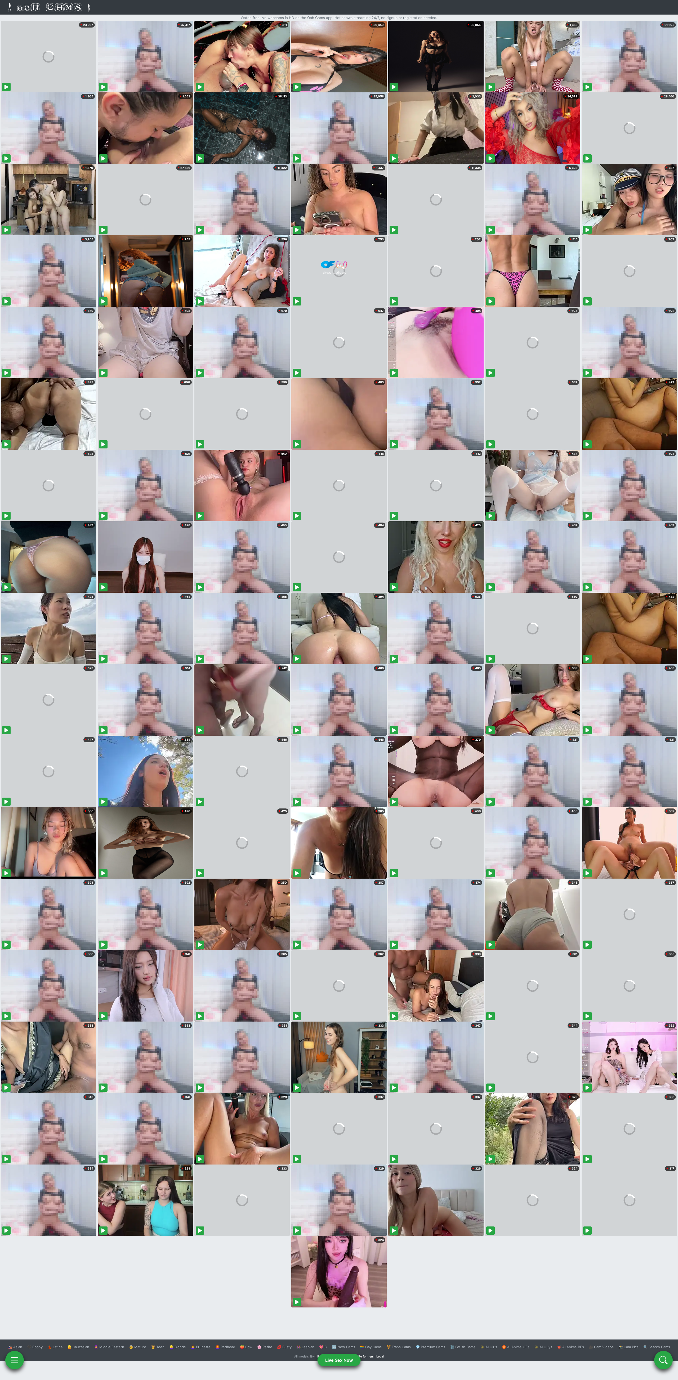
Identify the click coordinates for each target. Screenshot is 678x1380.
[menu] (14, 1360)
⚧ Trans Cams (398, 1347)
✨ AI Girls (488, 1347)
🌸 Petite (264, 1347)
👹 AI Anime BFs (570, 1347)
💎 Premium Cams (430, 1347)
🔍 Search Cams (656, 1347)
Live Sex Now (339, 1360)
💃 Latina (55, 1347)
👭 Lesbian (305, 1347)
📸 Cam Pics (628, 1347)
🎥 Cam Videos (601, 1347)
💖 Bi (323, 1347)
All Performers (364, 1356)
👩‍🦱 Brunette (201, 1347)
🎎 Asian (15, 1347)
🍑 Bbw (246, 1347)
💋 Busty (284, 1347)
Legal (380, 1356)
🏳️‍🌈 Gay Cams (371, 1347)
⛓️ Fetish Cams (462, 1347)
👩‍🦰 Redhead (225, 1347)
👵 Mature (137, 1347)
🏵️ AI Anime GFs (515, 1347)
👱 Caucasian (78, 1347)
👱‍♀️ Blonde (177, 1347)
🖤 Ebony (35, 1347)
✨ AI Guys (543, 1347)
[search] (663, 1360)
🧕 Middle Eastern (109, 1347)
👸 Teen (157, 1347)
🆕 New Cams (343, 1347)
